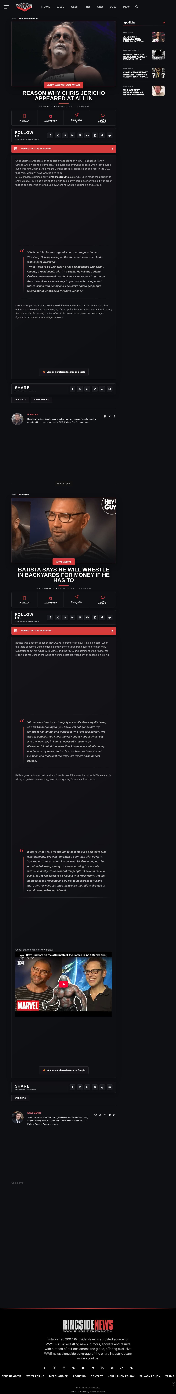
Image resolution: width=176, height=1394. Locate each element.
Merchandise (58, 1376)
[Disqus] (63, 1229)
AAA (100, 7)
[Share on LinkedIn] (87, 389)
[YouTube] (87, 135)
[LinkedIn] (72, 135)
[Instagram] (95, 135)
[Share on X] (80, 389)
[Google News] (65, 135)
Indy (126, 7)
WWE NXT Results (131, 50)
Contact (97, 1376)
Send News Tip (11, 1376)
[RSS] (131, 1368)
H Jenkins (45, 107)
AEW (74, 7)
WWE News (24, 495)
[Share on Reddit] (102, 389)
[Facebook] (50, 135)
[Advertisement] (63, 340)
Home (45, 7)
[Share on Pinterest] (95, 389)
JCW (113, 7)
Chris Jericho (41, 400)
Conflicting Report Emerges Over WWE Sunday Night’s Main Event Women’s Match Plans (135, 74)
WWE (60, 7)
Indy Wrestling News (28, 18)
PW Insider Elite (59, 177)
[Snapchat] (102, 135)
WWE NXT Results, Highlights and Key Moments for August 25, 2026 (135, 57)
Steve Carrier (45, 588)
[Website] (105, 416)
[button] (136, 7)
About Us (79, 1376)
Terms (169, 1376)
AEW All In (20, 400)
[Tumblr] (93, 1368)
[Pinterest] (80, 135)
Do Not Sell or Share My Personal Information (88, 1392)
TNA (87, 7)
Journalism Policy (121, 1376)
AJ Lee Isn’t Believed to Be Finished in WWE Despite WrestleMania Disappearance (132, 39)
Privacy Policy (150, 1376)
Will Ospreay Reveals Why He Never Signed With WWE (134, 92)
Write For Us (35, 1376)
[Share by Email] (109, 389)
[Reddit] (109, 135)
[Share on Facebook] (72, 389)
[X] (58, 135)
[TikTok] (122, 1368)
